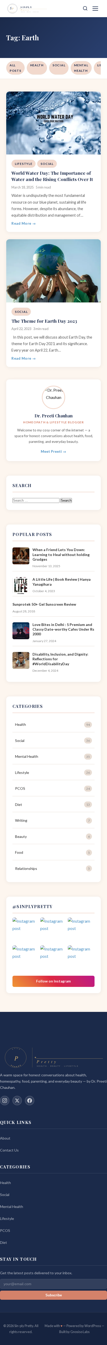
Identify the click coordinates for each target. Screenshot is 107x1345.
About (5, 1138)
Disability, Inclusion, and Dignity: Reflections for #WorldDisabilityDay (60, 659)
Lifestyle (23, 164)
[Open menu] (96, 8)
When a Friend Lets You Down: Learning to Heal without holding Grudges (61, 554)
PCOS (52, 788)
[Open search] (85, 8)
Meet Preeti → (53, 451)
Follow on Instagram (53, 981)
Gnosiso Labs (80, 1332)
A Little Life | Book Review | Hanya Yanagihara (61, 581)
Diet (52, 804)
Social (58, 65)
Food (52, 852)
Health (37, 65)
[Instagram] (4, 1100)
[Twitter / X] (17, 1100)
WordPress (92, 1326)
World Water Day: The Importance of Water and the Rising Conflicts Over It (52, 176)
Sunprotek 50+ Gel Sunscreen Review (44, 604)
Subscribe (53, 1295)
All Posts (15, 68)
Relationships (52, 868)
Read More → (23, 223)
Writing (52, 820)
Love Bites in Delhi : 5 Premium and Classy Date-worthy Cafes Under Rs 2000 (63, 629)
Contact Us (9, 1150)
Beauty (52, 836)
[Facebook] (29, 1100)
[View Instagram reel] (25, 930)
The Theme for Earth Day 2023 (44, 321)
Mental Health (81, 68)
